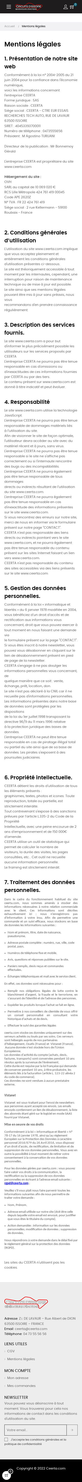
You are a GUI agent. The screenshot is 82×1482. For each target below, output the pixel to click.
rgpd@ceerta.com (16, 1183)
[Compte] (65, 6)
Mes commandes (21, 1386)
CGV (11, 1351)
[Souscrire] (72, 1430)
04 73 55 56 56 (35, 1334)
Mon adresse (17, 1378)
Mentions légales (21, 1359)
